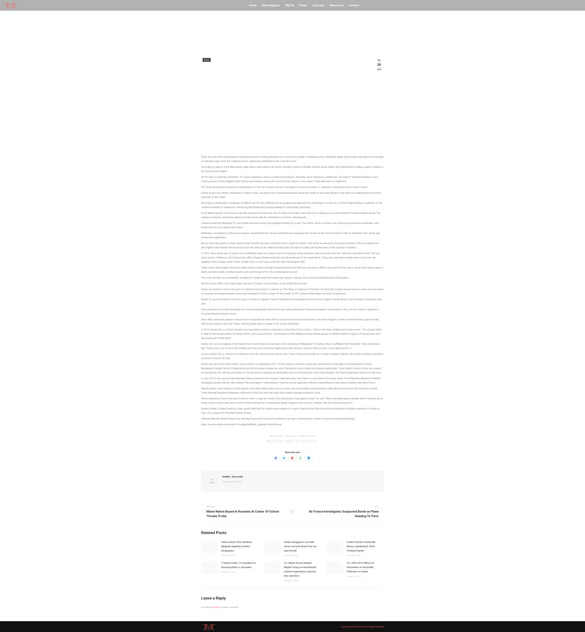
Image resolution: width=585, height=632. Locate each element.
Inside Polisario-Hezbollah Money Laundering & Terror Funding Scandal (361, 546)
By (290, 436)
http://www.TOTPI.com (232, 482)
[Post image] (209, 547)
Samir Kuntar (305, 441)
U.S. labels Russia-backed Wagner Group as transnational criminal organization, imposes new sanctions (300, 569)
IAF (296, 441)
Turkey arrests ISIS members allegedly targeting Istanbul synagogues (236, 546)
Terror (206, 60)
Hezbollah (288, 441)
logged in (217, 607)
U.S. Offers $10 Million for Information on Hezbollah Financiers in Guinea (360, 567)
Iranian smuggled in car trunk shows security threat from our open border (300, 546)
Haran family (277, 441)
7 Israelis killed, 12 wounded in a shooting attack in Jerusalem (238, 565)
